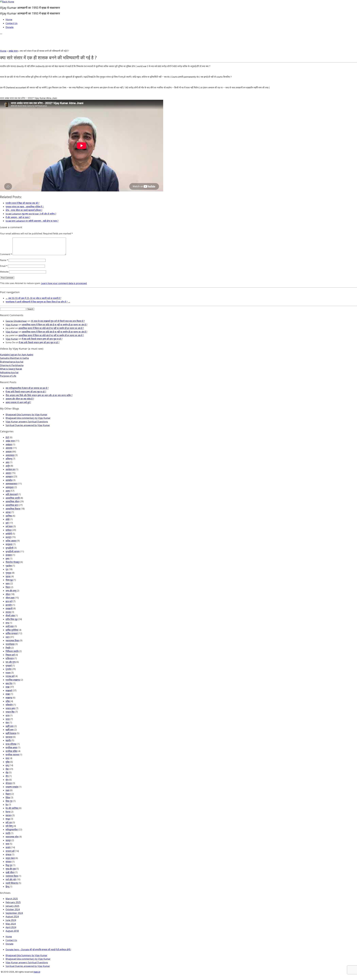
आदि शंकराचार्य (12, 494)
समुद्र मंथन (10, 858)
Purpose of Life (8, 375)
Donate (10, 27)
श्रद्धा (8, 818)
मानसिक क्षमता (11, 747)
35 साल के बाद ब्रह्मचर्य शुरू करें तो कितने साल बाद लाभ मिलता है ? (58, 321)
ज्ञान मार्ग (9, 601)
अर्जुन (8, 465)
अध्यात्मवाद (10, 455)
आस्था (8, 512)
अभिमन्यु (9, 458)
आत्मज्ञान (9, 476)
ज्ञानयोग (9, 604)
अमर (7, 462)
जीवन (8, 594)
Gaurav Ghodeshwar (16, 321)
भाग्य (7, 715)
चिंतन (8, 587)
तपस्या (8, 612)
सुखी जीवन (10, 872)
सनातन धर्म (10, 851)
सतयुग (8, 840)
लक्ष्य (7, 790)
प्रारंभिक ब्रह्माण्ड (13, 679)
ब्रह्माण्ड (9, 697)
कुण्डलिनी (9, 547)
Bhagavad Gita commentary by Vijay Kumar (28, 418)
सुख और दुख (11, 868)
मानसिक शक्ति (11, 751)
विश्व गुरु (9, 801)
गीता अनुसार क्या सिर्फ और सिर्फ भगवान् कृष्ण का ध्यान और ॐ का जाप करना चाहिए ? (39, 395)
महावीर (8, 740)
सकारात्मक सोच (12, 836)
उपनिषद (9, 515)
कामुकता (9, 544)
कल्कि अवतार (11, 540)
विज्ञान (8, 793)
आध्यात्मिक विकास (13, 508)
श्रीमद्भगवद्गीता (12, 829)
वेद (7, 804)
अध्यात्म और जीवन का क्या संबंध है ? (20, 398)
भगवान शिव (10, 711)
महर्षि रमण (10, 726)
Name (4, 260)
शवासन (8, 815)
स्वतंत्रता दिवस (12, 875)
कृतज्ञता (9, 554)
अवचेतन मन (10, 469)
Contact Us (11, 23)
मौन (7, 776)
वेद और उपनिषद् (12, 808)
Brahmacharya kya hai (11, 361)
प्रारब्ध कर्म (10, 676)
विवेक (8, 797)
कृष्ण (7, 558)
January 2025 (12, 905)
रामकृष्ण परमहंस (12, 786)
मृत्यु (7, 765)
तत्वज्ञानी (9, 608)
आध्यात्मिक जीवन (12, 501)
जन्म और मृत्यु (11, 590)
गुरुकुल (8, 572)
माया (7, 758)
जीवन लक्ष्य (10, 597)
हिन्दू (7, 886)
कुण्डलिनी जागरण (13, 551)
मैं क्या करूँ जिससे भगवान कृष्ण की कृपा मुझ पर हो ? (42, 338)
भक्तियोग (9, 704)
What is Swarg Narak (11, 368)
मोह (7, 772)
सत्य (7, 843)
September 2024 (14, 913)
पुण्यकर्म (9, 665)
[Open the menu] (1, 33)
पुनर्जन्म (8, 669)
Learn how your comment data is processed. (64, 283)
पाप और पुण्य (11, 661)
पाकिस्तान (10, 658)
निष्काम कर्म (10, 654)
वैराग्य (8, 811)
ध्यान (7, 637)
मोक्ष (7, 768)
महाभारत (9, 736)
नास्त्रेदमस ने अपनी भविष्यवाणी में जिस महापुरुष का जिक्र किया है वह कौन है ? (38, 301)
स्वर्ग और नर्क (11, 879)
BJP (7, 437)
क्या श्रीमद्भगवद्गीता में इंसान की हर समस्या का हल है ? (27, 388)
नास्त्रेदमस (10, 644)
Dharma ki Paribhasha (11, 365)
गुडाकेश (9, 565)
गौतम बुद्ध (9, 579)
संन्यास (8, 854)
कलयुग (8, 537)
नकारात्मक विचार (12, 640)
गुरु (7, 569)
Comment (6, 254)
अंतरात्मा (9, 447)
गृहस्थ (8, 576)
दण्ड (7, 622)
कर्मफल (9, 530)
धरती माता (10, 626)
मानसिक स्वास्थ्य (12, 754)
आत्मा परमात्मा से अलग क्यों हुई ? (18, 402)
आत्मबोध (9, 480)
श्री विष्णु (9, 825)
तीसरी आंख (10, 615)
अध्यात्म (9, 451)
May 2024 (11, 923)
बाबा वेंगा (9, 683)
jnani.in (37, 972)
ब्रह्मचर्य (9, 690)
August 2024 (12, 916)
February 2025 (13, 902)
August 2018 (12, 930)
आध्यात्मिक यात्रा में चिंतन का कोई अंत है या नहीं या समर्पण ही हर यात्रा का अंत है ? (54, 324)
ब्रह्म (7, 686)
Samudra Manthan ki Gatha (14, 358)
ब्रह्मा (8, 694)
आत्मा (8, 490)
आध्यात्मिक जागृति (13, 497)
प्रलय (8, 672)
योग (7, 779)
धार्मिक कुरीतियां (12, 629)
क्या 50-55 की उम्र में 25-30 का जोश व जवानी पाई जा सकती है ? (33, 298)
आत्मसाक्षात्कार (11, 483)
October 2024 (13, 909)
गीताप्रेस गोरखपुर (13, 562)
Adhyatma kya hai (9, 372)
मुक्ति (8, 761)
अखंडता (9, 444)
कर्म (7, 522)
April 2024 (11, 927)
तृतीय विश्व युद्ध (11, 619)
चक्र (8, 583)
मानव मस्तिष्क (11, 744)
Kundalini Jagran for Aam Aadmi (16, 354)
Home (9, 19)
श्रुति (8, 833)
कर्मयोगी (9, 533)
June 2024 (11, 920)
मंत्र (7, 722)
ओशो (7, 519)
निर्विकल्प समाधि (12, 651)
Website (4, 271)
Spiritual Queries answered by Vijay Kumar (28, 425)
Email (3, 266)
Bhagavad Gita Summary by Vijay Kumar (26, 414)
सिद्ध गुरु (9, 865)
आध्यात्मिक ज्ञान (12, 505)
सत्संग (8, 847)
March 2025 (12, 898)
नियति (8, 647)
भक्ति (8, 701)
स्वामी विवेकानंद (12, 883)
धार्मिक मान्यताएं (12, 633)
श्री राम (9, 822)
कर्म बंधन (9, 526)
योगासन (9, 783)
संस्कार (8, 861)
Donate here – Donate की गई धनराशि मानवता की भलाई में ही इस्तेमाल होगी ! (38, 949)
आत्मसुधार (10, 487)
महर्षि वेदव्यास (11, 733)
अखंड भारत (13, 50)
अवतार (8, 473)
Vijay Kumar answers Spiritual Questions (27, 421)
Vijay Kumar (12, 324)
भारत (8, 719)
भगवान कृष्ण (10, 708)
